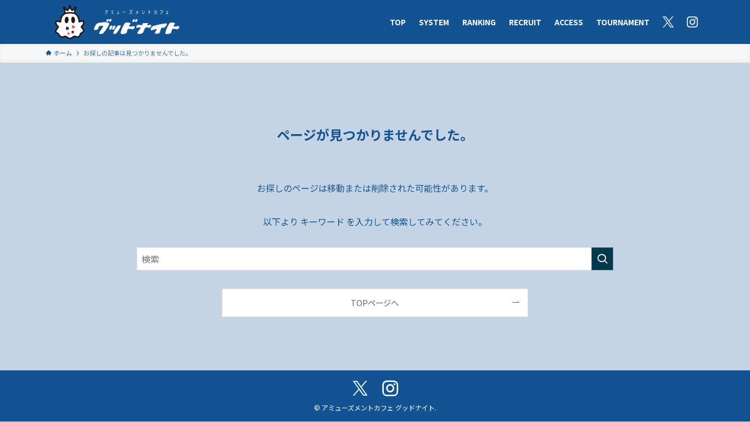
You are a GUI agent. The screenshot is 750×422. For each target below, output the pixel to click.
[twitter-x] (359, 388)
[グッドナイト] (117, 22)
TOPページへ (375, 302)
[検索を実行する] (602, 258)
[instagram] (390, 388)
